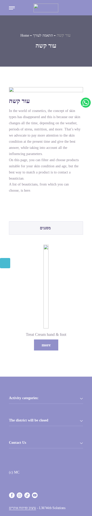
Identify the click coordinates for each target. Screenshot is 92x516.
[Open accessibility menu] (5, 263)
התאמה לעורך (43, 35)
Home (24, 35)
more (46, 345)
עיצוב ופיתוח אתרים (22, 508)
